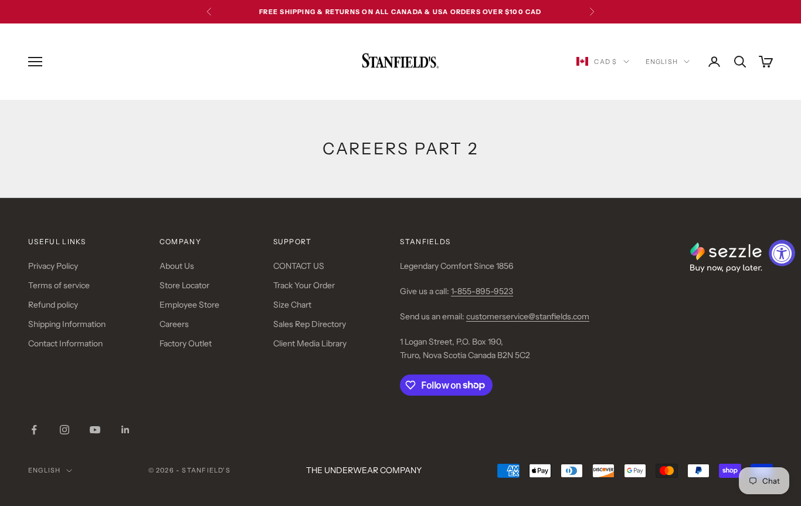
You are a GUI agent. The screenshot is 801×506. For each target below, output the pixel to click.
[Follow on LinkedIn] (125, 430)
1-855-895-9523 (482, 291)
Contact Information (65, 343)
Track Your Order (304, 285)
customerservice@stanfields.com (527, 316)
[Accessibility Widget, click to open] (782, 253)
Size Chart (292, 304)
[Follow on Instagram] (64, 430)
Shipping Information (67, 324)
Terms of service (59, 285)
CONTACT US (298, 266)
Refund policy (53, 304)
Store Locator (184, 285)
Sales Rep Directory (309, 324)
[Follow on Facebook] (34, 430)
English (662, 62)
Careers (174, 324)
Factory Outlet (185, 343)
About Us (176, 266)
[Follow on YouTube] (95, 430)
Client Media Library (310, 343)
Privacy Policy (53, 266)
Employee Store (189, 304)
